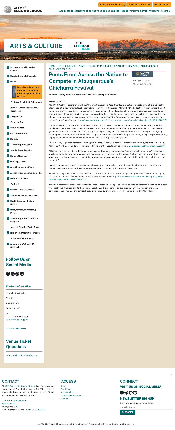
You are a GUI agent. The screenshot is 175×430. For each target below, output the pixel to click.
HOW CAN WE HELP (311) (112, 4)
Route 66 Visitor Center (22, 238)
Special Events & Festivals (23, 76)
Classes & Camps (18, 133)
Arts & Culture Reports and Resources (24, 109)
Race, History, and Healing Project (23, 211)
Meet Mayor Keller (140, 4)
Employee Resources (71, 395)
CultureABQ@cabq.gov (17, 319)
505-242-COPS (37, 409)
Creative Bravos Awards (22, 190)
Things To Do (95, 11)
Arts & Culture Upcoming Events (22, 69)
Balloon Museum (18, 156)
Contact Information (18, 286)
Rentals (14, 139)
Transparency (137, 11)
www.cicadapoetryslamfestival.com (146, 146)
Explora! (15, 184)
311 (8, 400)
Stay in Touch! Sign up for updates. (136, 403)
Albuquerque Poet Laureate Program (24, 220)
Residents (79, 11)
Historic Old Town (19, 178)
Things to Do (16, 116)
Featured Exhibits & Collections (26, 102)
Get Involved (161, 4)
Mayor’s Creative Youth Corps (25, 227)
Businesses (64, 11)
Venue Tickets (17, 128)
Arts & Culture (67, 66)
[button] (154, 11)
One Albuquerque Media (22, 167)
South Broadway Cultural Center (22, 202)
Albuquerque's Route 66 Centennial (22, 245)
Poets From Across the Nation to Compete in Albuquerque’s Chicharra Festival (29, 92)
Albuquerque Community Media (26, 173)
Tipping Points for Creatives (23, 195)
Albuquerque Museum (21, 144)
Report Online (8, 403)
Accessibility (67, 392)
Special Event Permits (21, 150)
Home (52, 66)
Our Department (18, 161)
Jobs (123, 11)
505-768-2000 (20, 400)
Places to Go (17, 122)
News (82, 66)
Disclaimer (66, 389)
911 (17, 406)
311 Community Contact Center (21, 386)
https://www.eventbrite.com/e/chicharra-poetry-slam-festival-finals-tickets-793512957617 (121, 120)
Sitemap (65, 398)
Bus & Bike (111, 11)
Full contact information (16, 328)
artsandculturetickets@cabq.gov (21, 355)
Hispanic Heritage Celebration (25, 233)
